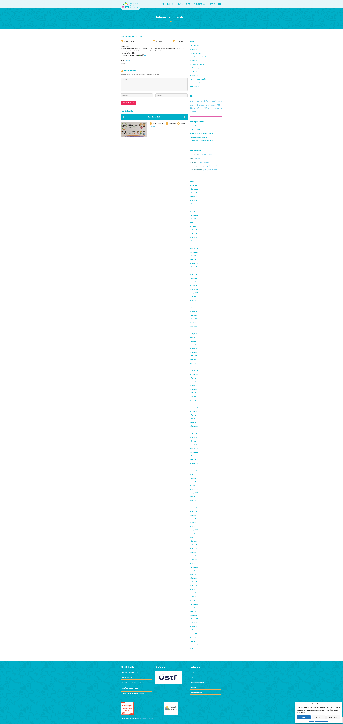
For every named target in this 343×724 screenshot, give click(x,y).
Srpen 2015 (194, 615)
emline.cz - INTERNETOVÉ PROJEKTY (145, 719)
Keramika (192, 105)
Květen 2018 (194, 508)
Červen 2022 (194, 348)
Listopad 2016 (194, 567)
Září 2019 (193, 459)
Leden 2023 (194, 326)
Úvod (122, 36)
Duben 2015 (194, 630)
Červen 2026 (194, 193)
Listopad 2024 (194, 252)
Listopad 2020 (194, 411)
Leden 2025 (194, 245)
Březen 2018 (194, 515)
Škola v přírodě (194, 75)
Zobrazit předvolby (333, 717)
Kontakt (193, 687)
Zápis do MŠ (194, 86)
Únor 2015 (193, 637)
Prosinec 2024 (194, 248)
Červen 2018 (194, 504)
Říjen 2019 (193, 456)
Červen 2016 (194, 578)
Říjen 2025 (193, 219)
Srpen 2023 (194, 304)
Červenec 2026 (194, 189)
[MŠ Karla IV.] (131, 4)
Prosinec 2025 (194, 211)
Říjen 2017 (193, 534)
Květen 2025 (194, 230)
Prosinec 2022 (194, 330)
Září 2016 (193, 574)
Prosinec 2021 (194, 371)
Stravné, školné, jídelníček (197, 79)
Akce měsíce (195, 101)
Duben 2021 (194, 393)
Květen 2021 (194, 389)
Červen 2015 (194, 622)
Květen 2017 (194, 545)
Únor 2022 (193, 363)
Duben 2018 (194, 511)
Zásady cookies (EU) (196, 693)
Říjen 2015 (193, 608)
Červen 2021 (194, 385)
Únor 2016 (193, 593)
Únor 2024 (193, 282)
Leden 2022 (194, 367)
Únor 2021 (193, 400)
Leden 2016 (194, 597)
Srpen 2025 (194, 226)
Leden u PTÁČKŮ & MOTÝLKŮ (205, 155)
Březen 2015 (194, 634)
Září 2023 (193, 300)
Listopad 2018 (194, 493)
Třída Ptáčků (204, 108)
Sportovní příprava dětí (209, 105)
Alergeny (202, 101)
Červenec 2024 (194, 263)
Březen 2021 (194, 397)
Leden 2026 (194, 208)
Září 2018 (193, 500)
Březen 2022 (194, 359)
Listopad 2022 (194, 334)
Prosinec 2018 (194, 489)
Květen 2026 (194, 196)
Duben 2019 (194, 474)
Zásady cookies (311, 721)
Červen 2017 (194, 541)
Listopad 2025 (194, 215)
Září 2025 (193, 222)
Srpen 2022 (194, 345)
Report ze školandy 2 (205, 162)
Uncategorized (127, 36)
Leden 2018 (194, 522)
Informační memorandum (197, 682)
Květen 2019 (194, 471)
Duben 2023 (194, 315)
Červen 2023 (194, 308)
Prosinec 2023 (194, 289)
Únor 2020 (193, 441)
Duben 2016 (194, 585)
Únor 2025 (193, 241)
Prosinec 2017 (194, 526)
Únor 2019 (193, 482)
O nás (192, 677)
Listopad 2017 (194, 530)
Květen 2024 (194, 271)
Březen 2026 (194, 200)
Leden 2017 (194, 560)
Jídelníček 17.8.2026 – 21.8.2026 (199, 137)
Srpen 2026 (194, 185)
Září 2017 (193, 537)
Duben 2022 (194, 356)
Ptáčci (202, 105)
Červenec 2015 (194, 619)
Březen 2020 (194, 437)
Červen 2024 (194, 267)
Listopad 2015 (194, 604)
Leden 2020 (194, 445)
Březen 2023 (194, 319)
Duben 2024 (194, 274)
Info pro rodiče (127, 60)
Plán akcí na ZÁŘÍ (154, 117)
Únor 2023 (193, 322)
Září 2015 (193, 611)
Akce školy (194, 46)
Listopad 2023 (194, 293)
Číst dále (152, 126)
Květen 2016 (194, 582)
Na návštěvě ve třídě (196, 64)
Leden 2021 (194, 404)
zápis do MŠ (213, 109)
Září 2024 (193, 259)
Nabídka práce (194, 68)
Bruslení (193, 49)
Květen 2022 (194, 352)
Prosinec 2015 (194, 600)
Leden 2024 (194, 285)
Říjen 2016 (193, 571)
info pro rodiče (194, 53)
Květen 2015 (194, 626)
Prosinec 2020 (194, 408)
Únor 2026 (193, 204)
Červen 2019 (194, 467)
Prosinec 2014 (194, 645)
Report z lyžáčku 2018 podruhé (209, 170)
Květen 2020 (194, 430)
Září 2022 (193, 341)
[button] (339, 704)
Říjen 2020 (193, 415)
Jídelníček (219, 101)
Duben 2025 (194, 234)
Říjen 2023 (193, 297)
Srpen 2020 (194, 422)
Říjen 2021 (193, 378)
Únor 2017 (193, 556)
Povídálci (193, 72)
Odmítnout (318, 717)
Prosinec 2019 (194, 448)
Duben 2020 (194, 434)
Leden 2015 (194, 641)
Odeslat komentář (128, 103)
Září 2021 (193, 382)
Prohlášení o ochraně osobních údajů (321, 721)
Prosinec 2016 (194, 563)
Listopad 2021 (194, 374)
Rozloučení (197, 158)
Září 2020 (193, 419)
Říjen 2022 (193, 337)
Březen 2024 (194, 278)
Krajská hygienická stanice (197, 57)
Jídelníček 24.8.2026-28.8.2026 (198, 126)
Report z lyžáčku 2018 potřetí (209, 166)
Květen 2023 (194, 311)
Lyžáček (193, 60)
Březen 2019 (194, 478)
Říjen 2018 (193, 496)
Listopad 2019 (194, 452)
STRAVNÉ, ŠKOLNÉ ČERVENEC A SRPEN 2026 (202, 133)
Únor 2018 (193, 519)
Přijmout (304, 717)
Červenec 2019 (194, 463)
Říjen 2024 (193, 256)
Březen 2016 (194, 589)
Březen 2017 (194, 552)
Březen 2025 (194, 237)
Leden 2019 (193, 485)
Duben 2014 (194, 648)
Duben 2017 (194, 548)
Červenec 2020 (194, 426)
